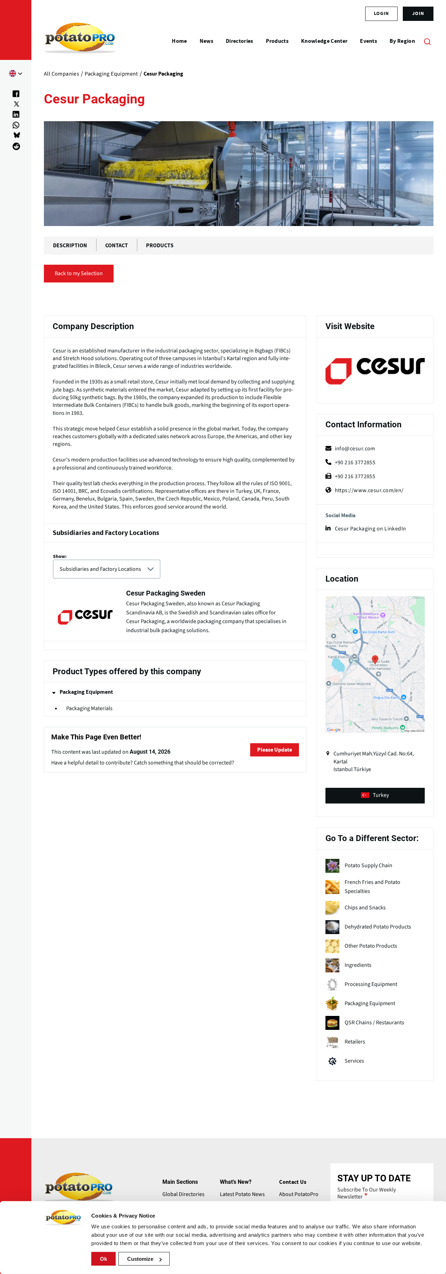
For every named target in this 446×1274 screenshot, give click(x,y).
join (418, 13)
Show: (60, 556)
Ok (103, 1259)
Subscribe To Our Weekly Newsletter (366, 1193)
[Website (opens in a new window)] (375, 371)
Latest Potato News (242, 1194)
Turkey (381, 795)
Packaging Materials (89, 708)
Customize (140, 1259)
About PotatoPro (298, 1194)
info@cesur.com (355, 448)
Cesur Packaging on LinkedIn (370, 528)
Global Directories (183, 1194)
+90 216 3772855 (355, 462)
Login (381, 13)
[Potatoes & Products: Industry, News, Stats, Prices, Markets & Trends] (80, 41)
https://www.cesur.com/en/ (369, 490)
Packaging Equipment (86, 692)
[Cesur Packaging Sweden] (175, 612)
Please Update (274, 750)
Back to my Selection (79, 273)
